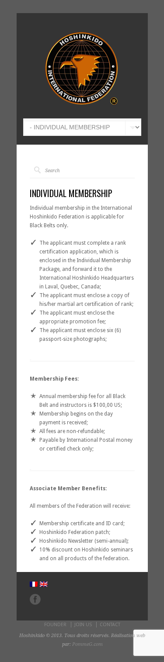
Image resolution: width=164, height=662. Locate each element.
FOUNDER (55, 624)
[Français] (34, 584)
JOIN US (83, 624)
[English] (44, 584)
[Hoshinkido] (81, 105)
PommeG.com (87, 644)
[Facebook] (35, 599)
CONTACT (110, 624)
